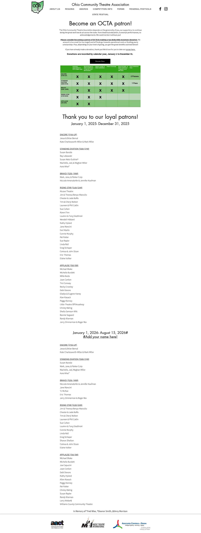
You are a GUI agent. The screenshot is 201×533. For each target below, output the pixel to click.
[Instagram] (166, 9)
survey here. (131, 49)
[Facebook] (160, 9)
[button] (55, 9)
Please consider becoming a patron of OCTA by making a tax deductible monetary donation (99, 39)
